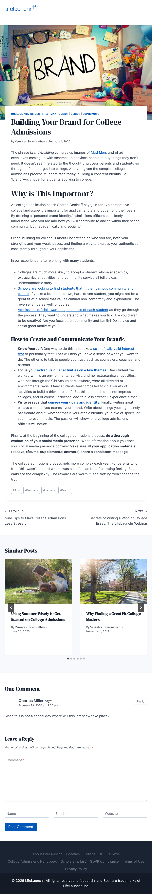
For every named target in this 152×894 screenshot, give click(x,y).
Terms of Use (133, 861)
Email (61, 813)
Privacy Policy (76, 869)
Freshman (49, 113)
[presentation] (38, 581)
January (49, 490)
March (65, 490)
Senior (75, 113)
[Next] (141, 607)
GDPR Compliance (104, 861)
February (31, 490)
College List (93, 854)
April (16, 490)
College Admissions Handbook (32, 861)
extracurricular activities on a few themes (71, 370)
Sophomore (91, 113)
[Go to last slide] (11, 607)
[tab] (68, 659)
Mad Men (98, 152)
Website (111, 813)
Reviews (113, 854)
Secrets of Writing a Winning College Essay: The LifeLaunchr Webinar (118, 517)
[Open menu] (143, 8)
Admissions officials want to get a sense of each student (63, 310)
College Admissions (25, 113)
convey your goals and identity (73, 402)
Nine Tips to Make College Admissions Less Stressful (35, 517)
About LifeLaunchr (47, 854)
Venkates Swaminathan (30, 141)
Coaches (73, 854)
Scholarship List (73, 861)
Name (13, 813)
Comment (16, 760)
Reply (140, 701)
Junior (64, 113)
